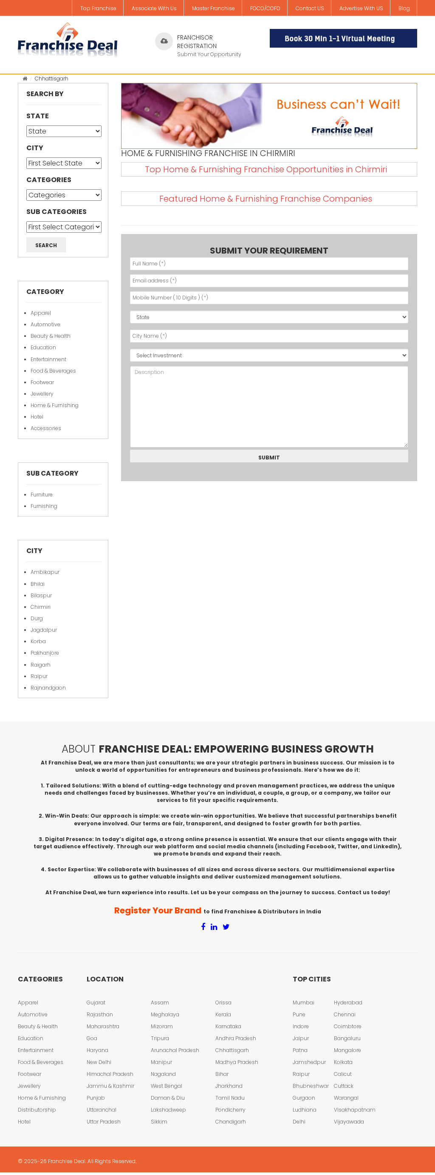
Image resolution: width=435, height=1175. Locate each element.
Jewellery (42, 393)
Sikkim (159, 1121)
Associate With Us (154, 8)
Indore (301, 1026)
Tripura (160, 1038)
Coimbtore (348, 1026)
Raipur (39, 676)
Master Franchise (213, 8)
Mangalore (347, 1050)
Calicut (343, 1074)
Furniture (42, 494)
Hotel (37, 416)
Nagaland (163, 1074)
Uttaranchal (101, 1109)
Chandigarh (230, 1121)
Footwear (42, 382)
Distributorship (37, 1109)
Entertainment (48, 359)
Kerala (223, 1014)
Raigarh (41, 664)
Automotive (45, 324)
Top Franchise (98, 8)
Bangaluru (347, 1038)
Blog (404, 8)
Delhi (299, 1121)
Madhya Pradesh (236, 1062)
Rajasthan (100, 1014)
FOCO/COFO (265, 8)
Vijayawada (349, 1121)
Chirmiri (41, 606)
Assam (160, 1002)
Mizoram (162, 1026)
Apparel (41, 313)
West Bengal (166, 1085)
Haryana (97, 1050)
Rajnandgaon (48, 687)
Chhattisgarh (232, 1050)
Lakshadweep (168, 1109)
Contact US (310, 8)
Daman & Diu (168, 1097)
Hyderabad (348, 1002)
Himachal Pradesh (110, 1074)
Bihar (222, 1074)
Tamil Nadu (230, 1097)
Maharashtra (103, 1026)
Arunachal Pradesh (175, 1050)
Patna (300, 1050)
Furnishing (44, 506)
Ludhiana (304, 1109)
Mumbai (303, 1002)
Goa (92, 1038)
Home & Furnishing (55, 405)
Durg (37, 618)
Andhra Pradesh (235, 1038)
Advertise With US (361, 8)
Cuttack (343, 1085)
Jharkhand (229, 1085)
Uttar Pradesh (104, 1121)
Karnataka (228, 1026)
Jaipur (301, 1038)
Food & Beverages (53, 370)
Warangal (346, 1097)
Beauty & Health (51, 335)
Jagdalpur (44, 629)
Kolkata (343, 1062)
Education (43, 347)
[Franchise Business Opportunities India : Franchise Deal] (67, 38)
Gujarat (96, 1002)
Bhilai (38, 584)
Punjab (96, 1097)
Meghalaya (165, 1014)
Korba (38, 641)
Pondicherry (230, 1109)
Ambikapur (45, 572)
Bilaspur (41, 595)
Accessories (46, 428)
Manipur (161, 1062)
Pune (299, 1014)
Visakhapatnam (355, 1109)
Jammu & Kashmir (110, 1085)
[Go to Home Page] (25, 78)
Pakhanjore (45, 652)
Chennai (345, 1014)
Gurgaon (304, 1097)
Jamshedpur (309, 1062)
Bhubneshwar (311, 1085)
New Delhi (99, 1062)
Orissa (223, 1002)
